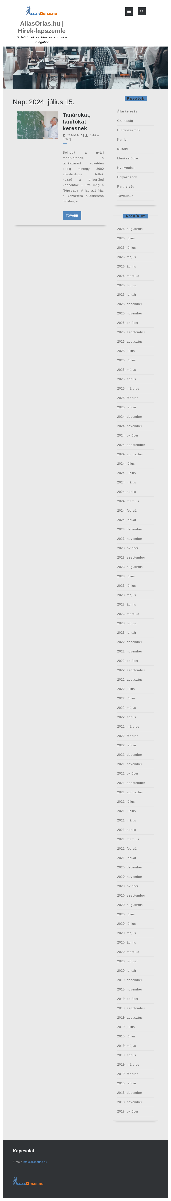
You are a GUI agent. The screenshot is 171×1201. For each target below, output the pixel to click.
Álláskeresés (127, 111)
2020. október (127, 886)
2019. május (126, 1045)
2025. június (126, 360)
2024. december (129, 416)
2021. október (127, 773)
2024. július (126, 463)
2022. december (129, 642)
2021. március (128, 839)
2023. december (129, 529)
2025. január (126, 407)
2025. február (127, 398)
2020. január (126, 970)
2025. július (126, 351)
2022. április (126, 717)
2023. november (129, 538)
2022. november (129, 651)
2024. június (126, 473)
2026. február (127, 285)
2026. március (128, 276)
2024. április (126, 491)
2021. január (126, 858)
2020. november (129, 876)
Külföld (122, 149)
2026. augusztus (130, 229)
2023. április (126, 604)
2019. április (126, 1055)
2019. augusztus (130, 1017)
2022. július (126, 689)
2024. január (126, 520)
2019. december (129, 980)
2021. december (129, 754)
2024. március (128, 501)
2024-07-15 (75, 135)
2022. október (127, 660)
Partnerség (125, 186)
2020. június (126, 923)
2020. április (126, 942)
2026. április (126, 266)
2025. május (126, 369)
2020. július (126, 914)
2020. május (126, 933)
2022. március (128, 726)
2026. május (126, 257)
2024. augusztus (130, 454)
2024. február (127, 510)
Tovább (73, 215)
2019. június (126, 1036)
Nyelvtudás (126, 167)
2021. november (129, 764)
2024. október (127, 435)
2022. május (126, 707)
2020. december (129, 867)
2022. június (126, 698)
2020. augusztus (130, 905)
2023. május (126, 595)
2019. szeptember (131, 1008)
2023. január (126, 632)
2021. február (127, 848)
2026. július (126, 238)
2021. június (126, 811)
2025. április (126, 379)
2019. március (128, 1064)
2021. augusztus (130, 792)
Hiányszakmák (128, 130)
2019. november (129, 989)
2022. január (126, 745)
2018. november (129, 1102)
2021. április (126, 829)
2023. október (127, 548)
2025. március (128, 388)
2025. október (127, 322)
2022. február (127, 736)
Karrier (122, 139)
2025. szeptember (131, 332)
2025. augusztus (130, 341)
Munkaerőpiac (128, 158)
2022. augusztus (130, 679)
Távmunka (125, 196)
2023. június (126, 585)
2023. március (128, 614)
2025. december (129, 304)
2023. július (126, 576)
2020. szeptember (131, 895)
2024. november (129, 426)
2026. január (126, 294)
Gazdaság (125, 120)
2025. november (129, 313)
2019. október (127, 998)
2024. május (126, 482)
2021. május (126, 820)
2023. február (127, 623)
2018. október (127, 1111)
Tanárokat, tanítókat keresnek (77, 121)
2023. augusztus (130, 567)
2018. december (129, 1092)
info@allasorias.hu (35, 1161)
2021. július (126, 801)
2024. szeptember (131, 445)
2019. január (126, 1083)
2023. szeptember (131, 557)
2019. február (127, 1074)
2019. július (126, 1027)
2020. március (128, 952)
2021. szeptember (131, 783)
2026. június (126, 247)
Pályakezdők (127, 177)
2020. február (127, 961)
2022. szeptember (131, 670)
